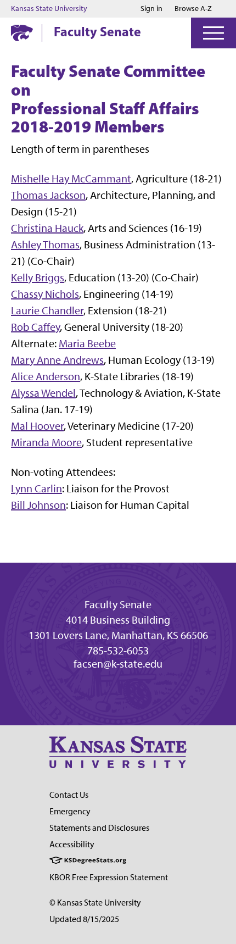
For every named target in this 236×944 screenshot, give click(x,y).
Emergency (70, 811)
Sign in (151, 8)
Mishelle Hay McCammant (71, 178)
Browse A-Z (193, 8)
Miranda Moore (46, 442)
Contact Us (68, 795)
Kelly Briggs (37, 277)
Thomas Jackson (48, 195)
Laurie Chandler (47, 310)
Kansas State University (49, 8)
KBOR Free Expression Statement (108, 877)
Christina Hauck (47, 228)
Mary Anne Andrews (57, 360)
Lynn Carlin (36, 488)
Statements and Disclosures (99, 828)
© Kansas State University (95, 902)
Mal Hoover (37, 425)
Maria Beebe (87, 343)
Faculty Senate (97, 31)
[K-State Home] (22, 32)
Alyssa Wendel (43, 392)
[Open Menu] (213, 33)
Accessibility (71, 844)
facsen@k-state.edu (118, 663)
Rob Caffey (35, 327)
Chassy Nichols (45, 294)
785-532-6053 (118, 650)
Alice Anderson (45, 376)
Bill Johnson (38, 505)
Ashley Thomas (45, 244)
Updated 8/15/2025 (84, 919)
